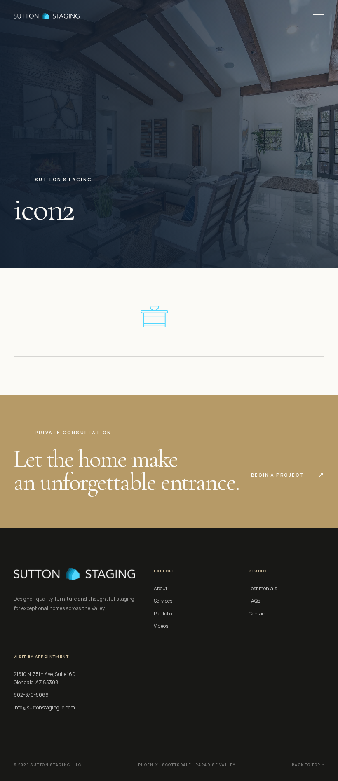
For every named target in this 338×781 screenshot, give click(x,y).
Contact (257, 613)
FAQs (254, 600)
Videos (161, 625)
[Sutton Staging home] (47, 16)
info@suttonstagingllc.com (44, 707)
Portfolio (163, 613)
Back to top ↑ (308, 764)
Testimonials (263, 588)
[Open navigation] (315, 16)
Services (163, 600)
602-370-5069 (31, 694)
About (160, 588)
